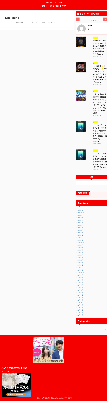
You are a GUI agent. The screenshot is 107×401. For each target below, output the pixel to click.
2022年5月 (79, 315)
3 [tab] (91, 21)
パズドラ (80, 329)
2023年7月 (79, 280)
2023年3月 (79, 290)
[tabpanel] (91, 17)
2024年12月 (80, 237)
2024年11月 (80, 240)
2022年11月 (79, 300)
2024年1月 (79, 265)
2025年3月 (79, 230)
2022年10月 (80, 302)
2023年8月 (79, 277)
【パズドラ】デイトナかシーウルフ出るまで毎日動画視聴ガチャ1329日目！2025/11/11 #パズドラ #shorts (100, 133)
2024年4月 (79, 257)
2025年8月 (79, 218)
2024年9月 (79, 245)
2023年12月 (80, 267)
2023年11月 (80, 270)
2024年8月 (79, 247)
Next (105, 19)
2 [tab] (89, 21)
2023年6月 (79, 282)
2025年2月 (79, 233)
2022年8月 (79, 307)
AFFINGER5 (68, 398)
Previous (78, 19)
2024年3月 (79, 260)
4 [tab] (93, 21)
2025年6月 (79, 223)
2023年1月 (79, 295)
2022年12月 (80, 297)
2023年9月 (79, 275)
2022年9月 (79, 305)
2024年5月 (79, 255)
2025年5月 (79, 225)
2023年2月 (79, 292)
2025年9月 (79, 215)
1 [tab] (87, 21)
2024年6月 (79, 252)
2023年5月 (79, 285)
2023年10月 (80, 272)
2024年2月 (79, 262)
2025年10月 (80, 213)
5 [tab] (95, 21)
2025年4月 (79, 228)
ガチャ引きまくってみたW (9, 371)
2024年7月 (79, 250)
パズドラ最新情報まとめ (54, 6)
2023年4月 (79, 287)
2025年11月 (80, 210)
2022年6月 (79, 312)
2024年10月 (80, 242)
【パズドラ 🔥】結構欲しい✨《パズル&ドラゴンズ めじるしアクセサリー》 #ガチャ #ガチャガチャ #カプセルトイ (100, 74)
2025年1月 (79, 235)
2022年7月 (79, 310)
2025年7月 (79, 220)
